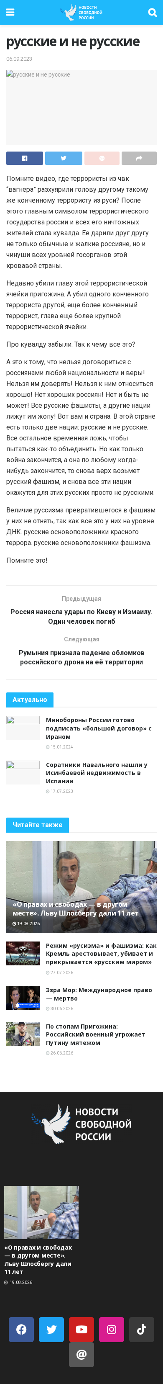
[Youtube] (81, 1329)
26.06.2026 (61, 1053)
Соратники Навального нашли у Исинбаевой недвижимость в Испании (97, 773)
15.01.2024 (61, 747)
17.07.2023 (61, 791)
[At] (81, 1354)
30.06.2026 (61, 1008)
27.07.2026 (61, 972)
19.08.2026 (28, 923)
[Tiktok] (141, 1329)
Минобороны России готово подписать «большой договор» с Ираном (99, 728)
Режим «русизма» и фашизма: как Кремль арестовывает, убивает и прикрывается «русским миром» (101, 954)
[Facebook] (21, 1329)
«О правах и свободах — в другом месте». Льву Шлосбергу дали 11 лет (76, 909)
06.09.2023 (19, 59)
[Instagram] (111, 1329)
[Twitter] (51, 1329)
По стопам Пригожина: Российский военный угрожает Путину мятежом (95, 1034)
